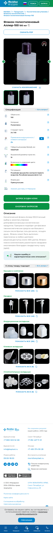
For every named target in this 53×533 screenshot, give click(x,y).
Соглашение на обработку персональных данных (14, 502)
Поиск (33, 4)
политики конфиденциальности (31, 513)
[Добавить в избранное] (45, 80)
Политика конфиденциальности (16, 494)
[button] (3, 61)
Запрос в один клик (26, 198)
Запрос (44, 4)
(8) (25, 367)
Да (12, 142)
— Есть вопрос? (41, 110)
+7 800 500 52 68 (11, 440)
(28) (24, 291)
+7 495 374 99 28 (35, 449)
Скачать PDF (26, 32)
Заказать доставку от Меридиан (23, 189)
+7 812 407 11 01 (35, 440)
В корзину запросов (26, 206)
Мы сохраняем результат (37, 428)
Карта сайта (8, 498)
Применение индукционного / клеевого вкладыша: (22, 138)
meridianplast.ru (36, 458)
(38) (24, 341)
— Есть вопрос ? (41, 266)
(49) (25, 316)
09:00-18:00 (9, 458)
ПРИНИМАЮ (26, 520)
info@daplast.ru (11, 449)
